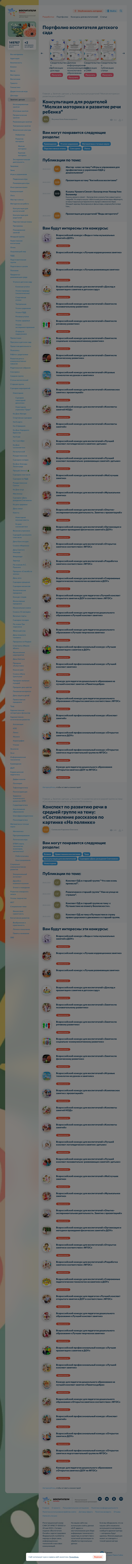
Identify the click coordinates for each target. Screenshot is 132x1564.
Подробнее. (74, 1557)
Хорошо (98, 1557)
